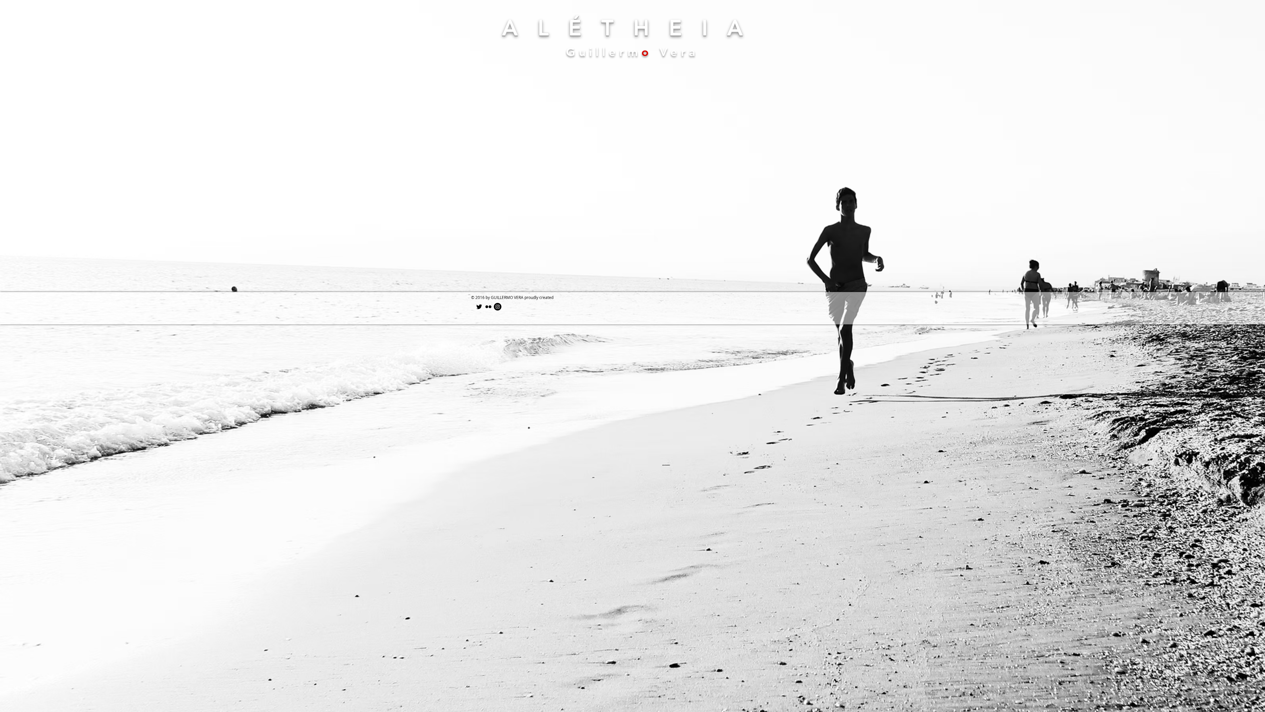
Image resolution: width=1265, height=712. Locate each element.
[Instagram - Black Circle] (497, 307)
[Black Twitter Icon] (479, 307)
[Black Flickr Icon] (488, 307)
